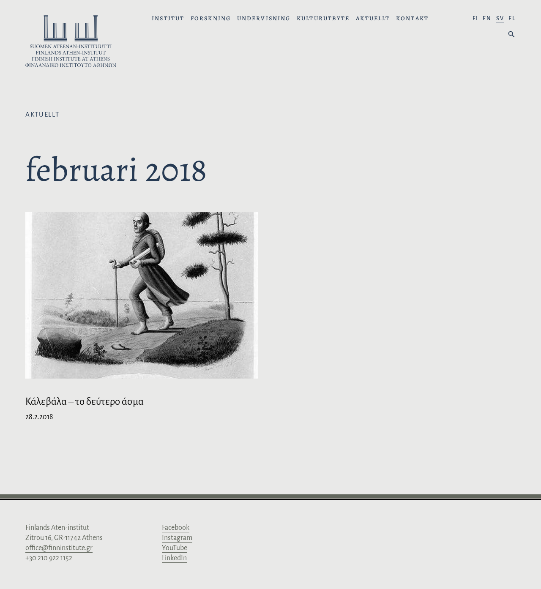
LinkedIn (174, 558)
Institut (168, 18)
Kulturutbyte (323, 18)
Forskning (211, 18)
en (487, 19)
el (512, 19)
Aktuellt (373, 18)
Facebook (175, 528)
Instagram (177, 538)
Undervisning (263, 18)
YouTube (174, 548)
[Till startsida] (70, 42)
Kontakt (412, 18)
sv (500, 19)
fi (475, 19)
